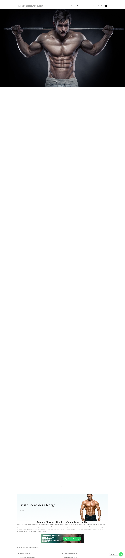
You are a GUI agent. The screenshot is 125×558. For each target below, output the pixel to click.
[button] (61, 486)
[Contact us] (121, 554)
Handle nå (62, 250)
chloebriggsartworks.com (30, 5)
